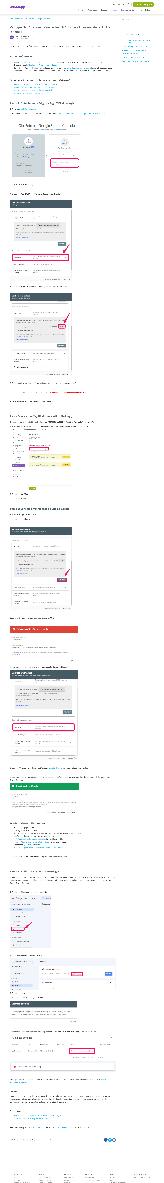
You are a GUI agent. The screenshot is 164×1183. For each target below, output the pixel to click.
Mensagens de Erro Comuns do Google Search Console (41, 847)
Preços (104, 10)
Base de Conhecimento (142, 1177)
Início (16, 1177)
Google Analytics (43, 19)
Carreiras (113, 1177)
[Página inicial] (17, 7)
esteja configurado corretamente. (77, 68)
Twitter (110, 1140)
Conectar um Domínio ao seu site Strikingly (136, 57)
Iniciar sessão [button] (124, 4)
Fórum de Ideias (145, 10)
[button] (28, 1140)
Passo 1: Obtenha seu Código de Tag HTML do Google (35, 84)
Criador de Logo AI (46, 1180)
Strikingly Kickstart (46, 1177)
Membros (30, 19)
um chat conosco (61, 1127)
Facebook (106, 1140)
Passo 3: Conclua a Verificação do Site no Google (33, 90)
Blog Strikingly (69, 1177)
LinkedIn (114, 1140)
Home (80, 10)
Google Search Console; (28, 109)
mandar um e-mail (38, 1127)
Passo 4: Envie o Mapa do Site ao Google (30, 93)
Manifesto (114, 1180)
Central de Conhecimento (122, 10)
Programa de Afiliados (93, 1177)
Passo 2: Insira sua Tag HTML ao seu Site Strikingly (34, 87)
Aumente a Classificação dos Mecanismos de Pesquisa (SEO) (38, 1115)
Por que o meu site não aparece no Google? (136, 61)
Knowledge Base (16, 19)
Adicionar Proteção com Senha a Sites (134, 47)
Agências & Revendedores (94, 1180)
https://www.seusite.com (69, 113)
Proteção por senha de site (26, 839)
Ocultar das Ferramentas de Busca (43, 65)
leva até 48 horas (55, 768)
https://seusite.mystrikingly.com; (95, 113)
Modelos (17, 1180)
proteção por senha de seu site (34, 62)
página (53, 62)
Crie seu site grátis (143, 4)
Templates (92, 10)
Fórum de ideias (70, 1180)
